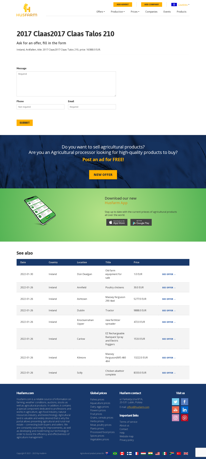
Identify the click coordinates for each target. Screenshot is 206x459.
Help (122, 432)
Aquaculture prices (100, 403)
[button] (180, 4)
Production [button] (117, 11)
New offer (103, 175)
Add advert (123, 4)
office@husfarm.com (138, 407)
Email (71, 101)
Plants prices (97, 428)
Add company (151, 4)
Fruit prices (96, 414)
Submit (25, 122)
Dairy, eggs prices (99, 406)
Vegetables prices (99, 439)
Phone (20, 101)
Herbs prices (97, 421)
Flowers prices (98, 410)
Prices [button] (134, 11)
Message (21, 68)
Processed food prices (102, 432)
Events (167, 11)
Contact (124, 429)
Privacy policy (127, 440)
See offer (169, 274)
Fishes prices (97, 399)
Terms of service (128, 421)
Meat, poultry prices (100, 424)
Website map (126, 436)
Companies (151, 11)
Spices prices (97, 435)
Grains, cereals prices (101, 417)
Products (181, 11)
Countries (183, 4)
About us (124, 425)
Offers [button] (100, 11)
